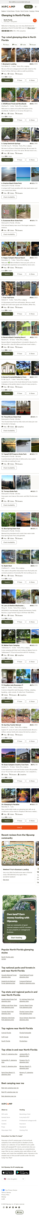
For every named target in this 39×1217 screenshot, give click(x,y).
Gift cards (4, 1114)
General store (5, 1117)
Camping (31, 11)
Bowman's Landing (22, 869)
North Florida (24, 11)
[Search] (35, 20)
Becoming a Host (25, 1114)
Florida (18, 11)
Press (3, 1127)
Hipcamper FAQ (6, 1130)
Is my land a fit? (24, 1117)
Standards (23, 1127)
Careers (3, 1124)
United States (11, 11)
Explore (3, 11)
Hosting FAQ (24, 1130)
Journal (3, 1120)
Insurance (23, 1124)
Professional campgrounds (28, 1120)
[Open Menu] (35, 6)
